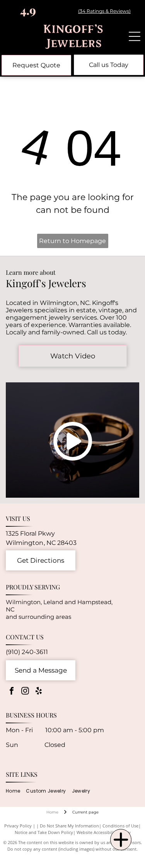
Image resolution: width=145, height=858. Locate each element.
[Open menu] (134, 36)
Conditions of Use (120, 826)
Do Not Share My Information (69, 826)
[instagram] (25, 692)
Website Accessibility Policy (104, 832)
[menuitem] (16, 791)
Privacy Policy (18, 826)
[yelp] (38, 692)
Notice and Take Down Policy (44, 832)
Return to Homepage (72, 241)
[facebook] (11, 692)
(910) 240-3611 (27, 652)
